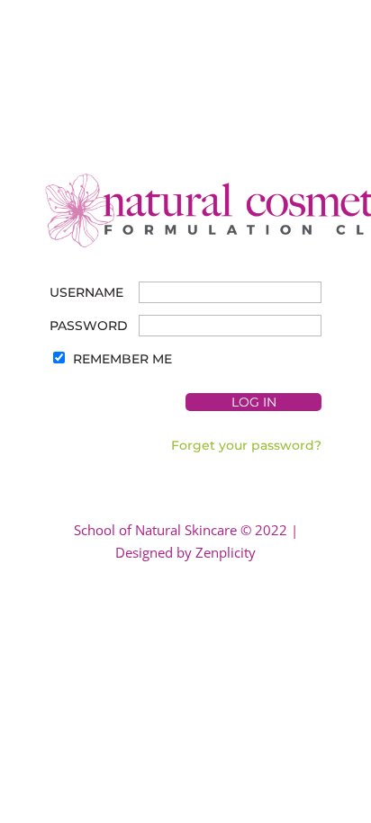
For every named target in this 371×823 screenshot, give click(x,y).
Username (86, 292)
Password (89, 326)
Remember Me (122, 359)
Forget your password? (246, 445)
